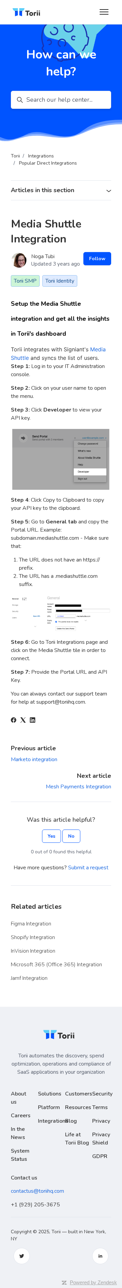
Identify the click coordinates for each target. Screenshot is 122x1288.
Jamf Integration (29, 978)
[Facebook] (13, 721)
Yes (51, 836)
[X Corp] (23, 721)
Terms (100, 1107)
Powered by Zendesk (93, 1282)
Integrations (41, 156)
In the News (18, 1133)
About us (18, 1098)
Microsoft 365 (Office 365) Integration (56, 964)
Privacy (101, 1121)
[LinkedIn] (32, 721)
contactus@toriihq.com (37, 1191)
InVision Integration (33, 951)
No (71, 836)
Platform (49, 1107)
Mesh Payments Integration (78, 786)
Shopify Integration (33, 937)
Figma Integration (31, 923)
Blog (71, 1121)
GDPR (99, 1156)
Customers (78, 1094)
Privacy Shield (101, 1139)
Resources (78, 1107)
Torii (15, 156)
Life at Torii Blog (77, 1139)
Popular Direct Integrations (48, 163)
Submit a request (88, 867)
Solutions (49, 1094)
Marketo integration (34, 759)
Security (102, 1094)
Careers (20, 1115)
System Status (20, 1155)
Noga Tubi (43, 256)
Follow (97, 258)
